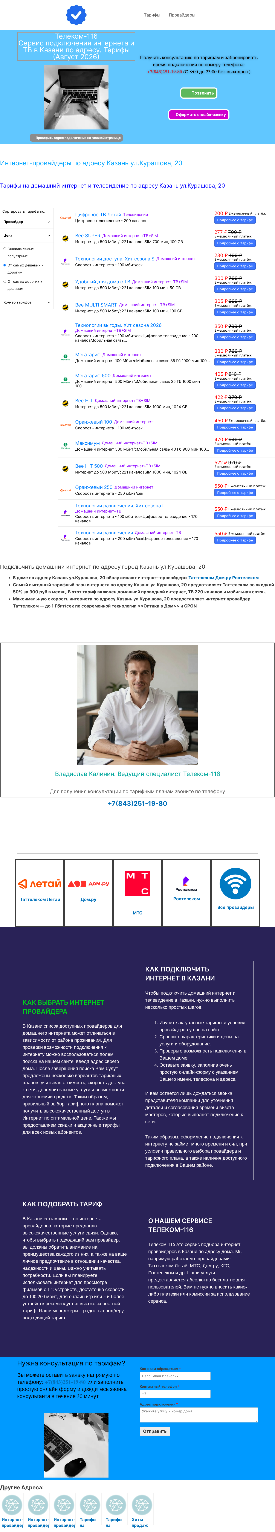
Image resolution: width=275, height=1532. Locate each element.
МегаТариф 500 (93, 375)
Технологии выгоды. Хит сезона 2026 (118, 325)
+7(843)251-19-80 (165, 71)
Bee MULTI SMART (96, 305)
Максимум (87, 443)
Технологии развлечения (104, 532)
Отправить (155, 1431)
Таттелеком (201, 577)
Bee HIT (84, 400)
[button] (74, 1007)
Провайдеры (182, 15)
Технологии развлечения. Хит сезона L (120, 505)
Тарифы (152, 15)
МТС (137, 913)
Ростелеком (245, 577)
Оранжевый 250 (94, 487)
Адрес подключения (159, 1404)
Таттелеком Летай (40, 899)
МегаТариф (88, 354)
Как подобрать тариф (62, 1204)
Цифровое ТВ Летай (98, 214)
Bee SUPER (87, 235)
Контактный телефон (159, 1386)
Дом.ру (223, 577)
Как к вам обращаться (160, 1369)
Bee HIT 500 (89, 466)
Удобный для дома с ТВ (102, 281)
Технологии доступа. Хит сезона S (114, 259)
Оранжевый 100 (93, 422)
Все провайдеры (235, 907)
